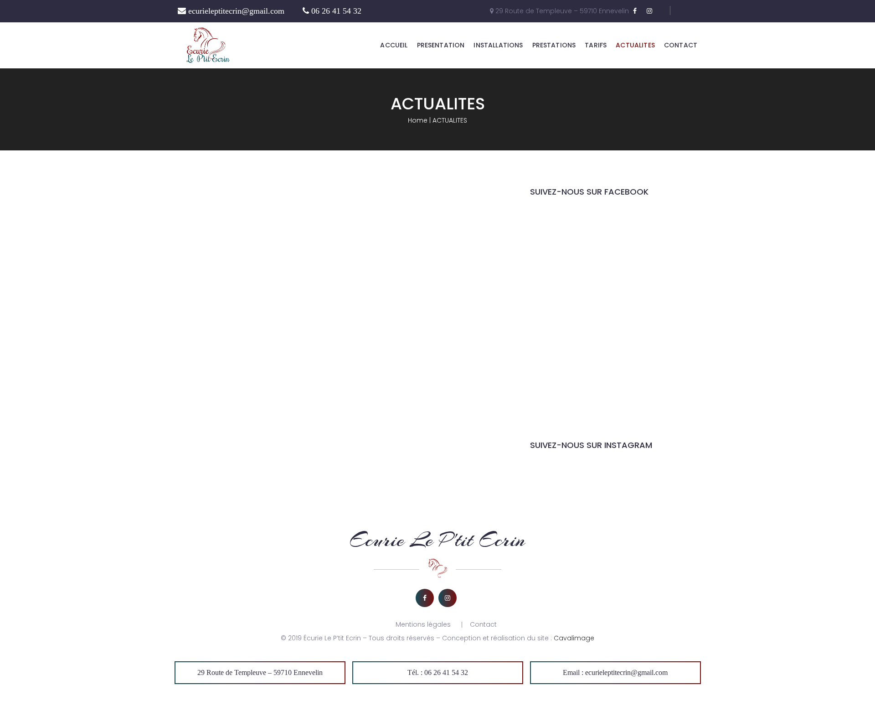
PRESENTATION (441, 45)
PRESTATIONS (554, 45)
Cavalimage (574, 638)
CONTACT (680, 45)
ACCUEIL (393, 45)
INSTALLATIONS (498, 45)
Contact (483, 624)
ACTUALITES (635, 45)
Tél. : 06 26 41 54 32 (437, 672)
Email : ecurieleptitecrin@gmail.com (615, 672)
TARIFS (596, 45)
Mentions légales (423, 624)
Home (417, 120)
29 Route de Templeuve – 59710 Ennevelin (260, 672)
